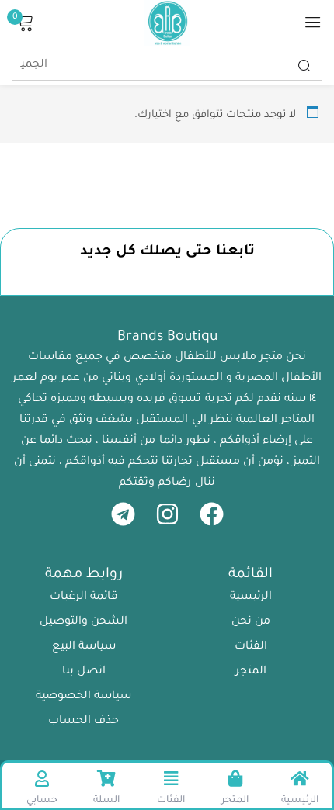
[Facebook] (212, 514)
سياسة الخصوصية (83, 697)
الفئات (251, 647)
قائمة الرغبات (84, 597)
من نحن (250, 622)
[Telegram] (123, 514)
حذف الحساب (83, 721)
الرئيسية (251, 597)
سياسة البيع (84, 647)
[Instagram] (167, 514)
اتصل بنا (84, 672)
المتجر (250, 672)
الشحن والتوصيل (83, 622)
